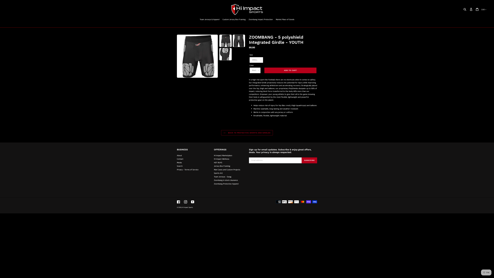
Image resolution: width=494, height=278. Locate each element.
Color (252, 65)
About (179, 155)
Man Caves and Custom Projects (227, 169)
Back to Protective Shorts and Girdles (249, 133)
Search (180, 166)
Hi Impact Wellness (221, 159)
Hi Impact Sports (187, 207)
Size (251, 55)
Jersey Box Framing (222, 166)
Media (179, 162)
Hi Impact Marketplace (223, 155)
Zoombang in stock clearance (226, 180)
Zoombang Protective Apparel (226, 184)
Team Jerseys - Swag (222, 176)
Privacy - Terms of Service (188, 169)
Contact (180, 159)
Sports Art (218, 173)
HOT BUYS (218, 162)
